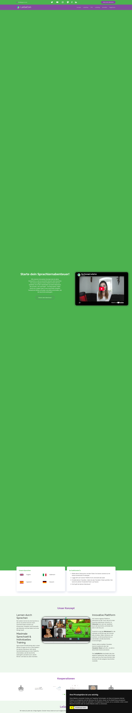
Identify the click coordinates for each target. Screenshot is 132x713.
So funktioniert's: (75, 570)
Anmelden (104, 7)
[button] (62, 694)
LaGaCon (25, 7)
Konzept (79, 7)
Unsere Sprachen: (25, 570)
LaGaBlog (97, 7)
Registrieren (112, 7)
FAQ (92, 7)
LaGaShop (85, 7)
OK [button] (71, 707)
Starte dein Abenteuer (108, 2)
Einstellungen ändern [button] (80, 707)
